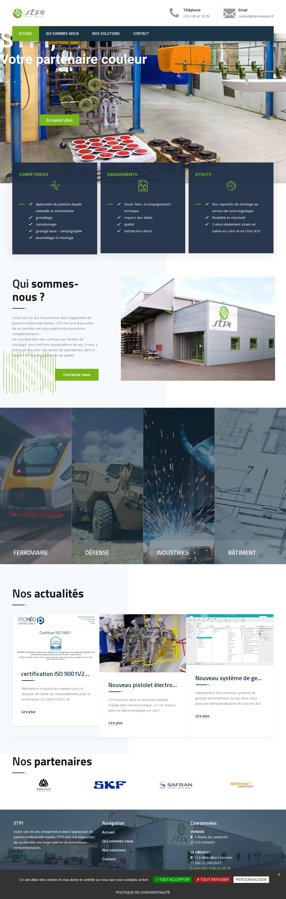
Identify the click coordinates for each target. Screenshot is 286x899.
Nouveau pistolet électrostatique (151, 684)
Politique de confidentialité (143, 892)
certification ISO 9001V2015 (58, 673)
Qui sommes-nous (62, 33)
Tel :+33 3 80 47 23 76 (212, 868)
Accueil (25, 33)
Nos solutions (106, 33)
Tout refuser (214, 880)
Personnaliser (251, 880)
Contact (141, 33)
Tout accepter (174, 880)
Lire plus (28, 712)
